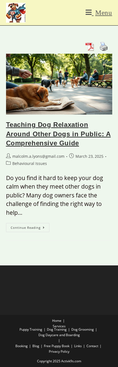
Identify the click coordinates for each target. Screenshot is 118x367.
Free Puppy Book (56, 346)
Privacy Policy (59, 351)
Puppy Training (30, 329)
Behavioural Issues (29, 163)
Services (59, 326)
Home (56, 320)
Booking (21, 346)
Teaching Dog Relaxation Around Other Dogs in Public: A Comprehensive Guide (58, 134)
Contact (92, 346)
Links (78, 346)
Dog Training (57, 329)
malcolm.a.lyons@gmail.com (38, 156)
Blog (35, 346)
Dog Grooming (82, 329)
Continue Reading (30, 226)
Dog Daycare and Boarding (59, 335)
